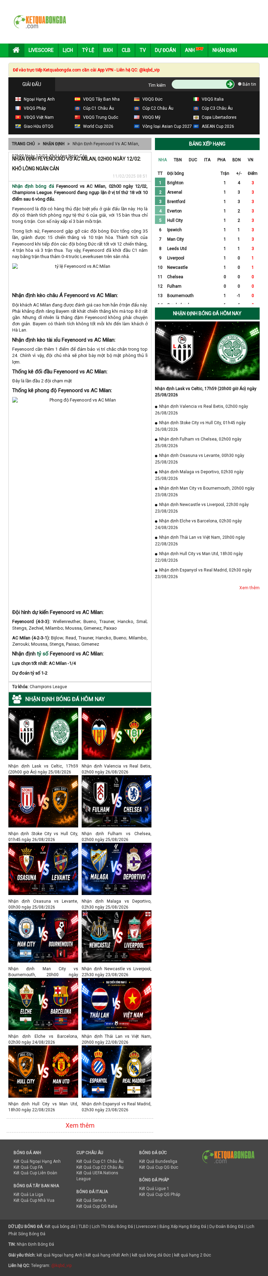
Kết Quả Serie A (91, 1200)
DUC (193, 159)
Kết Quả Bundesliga (158, 1161)
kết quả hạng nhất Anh (107, 1255)
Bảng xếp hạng (207, 144)
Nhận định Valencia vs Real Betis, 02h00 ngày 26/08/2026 (116, 766)
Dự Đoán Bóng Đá (226, 1226)
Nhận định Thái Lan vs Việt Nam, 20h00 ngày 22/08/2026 (116, 1036)
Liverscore (146, 1226)
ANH (190, 50)
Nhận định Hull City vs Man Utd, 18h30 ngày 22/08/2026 (43, 1104)
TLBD (84, 1226)
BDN (236, 159)
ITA (207, 159)
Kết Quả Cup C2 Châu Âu (100, 1167)
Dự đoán (165, 50)
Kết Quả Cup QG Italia (96, 1206)
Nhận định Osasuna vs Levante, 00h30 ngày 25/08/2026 (43, 901)
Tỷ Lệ (88, 50)
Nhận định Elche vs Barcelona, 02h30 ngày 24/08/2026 (43, 1036)
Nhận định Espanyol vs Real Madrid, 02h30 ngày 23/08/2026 (116, 1104)
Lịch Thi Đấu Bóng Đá (112, 1226)
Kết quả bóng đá (60, 1226)
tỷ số (43, 654)
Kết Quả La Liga (28, 1194)
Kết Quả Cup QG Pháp (159, 1194)
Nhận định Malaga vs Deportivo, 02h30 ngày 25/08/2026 (116, 901)
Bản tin (248, 84)
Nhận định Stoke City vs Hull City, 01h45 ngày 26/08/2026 (43, 833)
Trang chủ (23, 143)
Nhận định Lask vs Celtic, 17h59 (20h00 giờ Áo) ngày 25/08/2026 (43, 766)
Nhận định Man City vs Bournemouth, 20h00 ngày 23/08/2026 (43, 968)
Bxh (108, 50)
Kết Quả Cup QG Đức (158, 1167)
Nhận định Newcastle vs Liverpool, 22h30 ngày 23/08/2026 (116, 968)
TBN (178, 159)
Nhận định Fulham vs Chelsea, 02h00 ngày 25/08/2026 (116, 833)
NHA (162, 159)
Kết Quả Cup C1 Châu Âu (100, 1161)
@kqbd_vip (61, 1265)
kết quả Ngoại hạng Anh (59, 1255)
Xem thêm (80, 1125)
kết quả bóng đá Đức (151, 1255)
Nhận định (225, 50)
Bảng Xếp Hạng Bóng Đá (182, 1226)
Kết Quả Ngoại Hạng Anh (37, 1161)
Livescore (41, 50)
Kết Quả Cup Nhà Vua (34, 1200)
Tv (143, 50)
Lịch (68, 50)
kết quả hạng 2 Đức (192, 1255)
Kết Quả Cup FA (28, 1167)
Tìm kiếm (157, 85)
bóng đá (44, 186)
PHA (221, 159)
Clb (126, 50)
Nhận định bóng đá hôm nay (207, 313)
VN (250, 159)
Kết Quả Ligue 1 (154, 1188)
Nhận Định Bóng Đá (35, 1244)
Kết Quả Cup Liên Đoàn (35, 1172)
